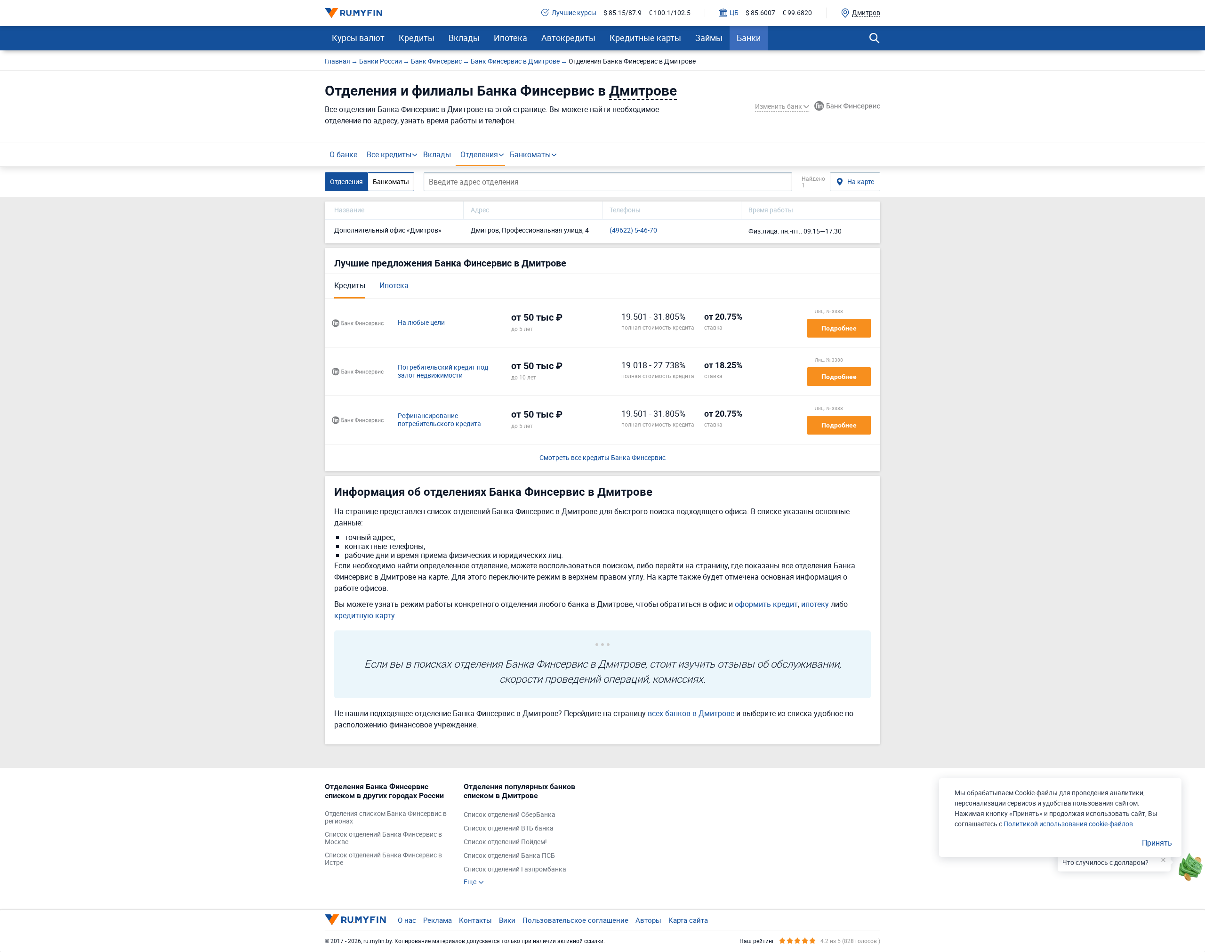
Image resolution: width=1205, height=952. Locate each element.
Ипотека (510, 37)
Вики (507, 920)
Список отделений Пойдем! (505, 842)
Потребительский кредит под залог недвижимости (443, 371)
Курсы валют (358, 37)
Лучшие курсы (574, 13)
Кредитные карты (645, 37)
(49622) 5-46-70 (633, 230)
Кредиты (416, 37)
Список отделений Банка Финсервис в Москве (383, 839)
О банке (343, 154)
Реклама (437, 920)
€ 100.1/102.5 (670, 13)
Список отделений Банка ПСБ (509, 856)
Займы (709, 37)
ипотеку (815, 604)
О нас (407, 920)
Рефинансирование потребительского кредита (439, 420)
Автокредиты (568, 37)
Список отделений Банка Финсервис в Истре (383, 859)
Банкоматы (530, 154)
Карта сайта (688, 920)
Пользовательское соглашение (575, 920)
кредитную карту (364, 615)
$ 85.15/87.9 (622, 13)
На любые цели (421, 323)
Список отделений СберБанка (509, 815)
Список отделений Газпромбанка (515, 869)
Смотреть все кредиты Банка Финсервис (602, 458)
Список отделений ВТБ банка (509, 828)
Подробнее (839, 328)
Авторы (648, 920)
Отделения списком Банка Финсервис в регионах (386, 818)
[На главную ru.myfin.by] (355, 919)
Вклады (464, 37)
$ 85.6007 (760, 13)
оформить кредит (766, 604)
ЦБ (734, 13)
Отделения (479, 154)
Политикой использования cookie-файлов (1068, 823)
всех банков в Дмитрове (691, 713)
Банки (749, 37)
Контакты (475, 920)
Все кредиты (389, 154)
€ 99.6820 (797, 13)
